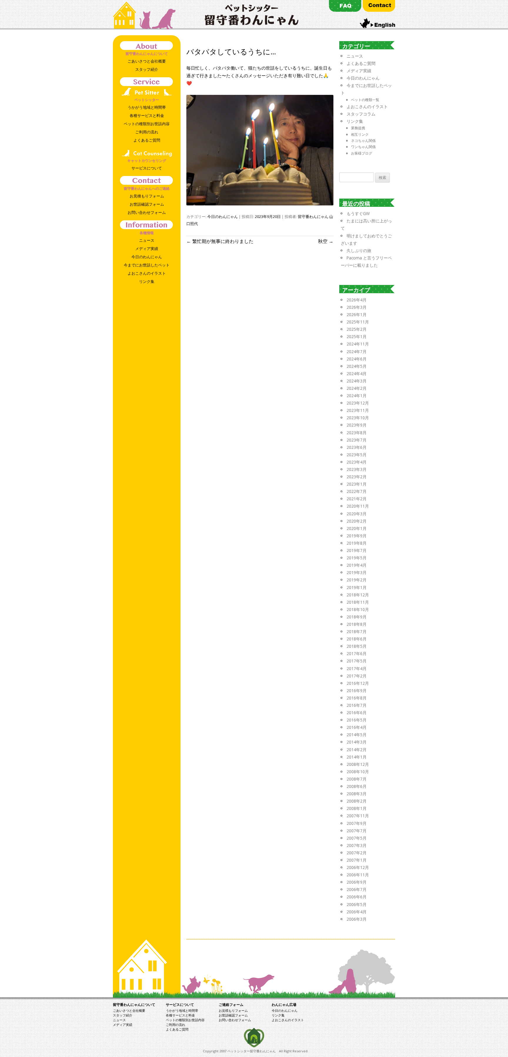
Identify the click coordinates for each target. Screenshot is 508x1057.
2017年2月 (357, 676)
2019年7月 (357, 550)
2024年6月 (357, 359)
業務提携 (358, 128)
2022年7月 (357, 491)
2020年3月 (357, 513)
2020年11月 (358, 506)
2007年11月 (358, 815)
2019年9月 (357, 535)
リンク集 (146, 281)
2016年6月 (357, 712)
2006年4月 (357, 912)
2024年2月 (357, 388)
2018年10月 (358, 609)
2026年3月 (357, 307)
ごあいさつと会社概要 (147, 61)
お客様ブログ (361, 153)
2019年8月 (357, 543)
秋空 (325, 241)
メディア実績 (146, 248)
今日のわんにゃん (146, 256)
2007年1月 (357, 860)
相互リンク (360, 134)
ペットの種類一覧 (365, 100)
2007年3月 (357, 845)
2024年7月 (357, 351)
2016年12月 (358, 683)
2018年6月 (357, 639)
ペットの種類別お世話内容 (147, 123)
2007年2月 (357, 852)
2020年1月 (357, 528)
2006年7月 (357, 889)
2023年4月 (357, 462)
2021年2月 (357, 498)
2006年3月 (357, 919)
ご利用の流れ (146, 132)
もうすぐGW (358, 213)
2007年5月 (357, 838)
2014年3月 (357, 742)
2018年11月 (358, 602)
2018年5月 (357, 646)
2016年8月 (357, 698)
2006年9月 (357, 882)
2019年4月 (357, 565)
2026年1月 (357, 314)
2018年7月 (357, 631)
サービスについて (146, 168)
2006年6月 (357, 897)
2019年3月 (357, 572)
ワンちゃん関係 (363, 147)
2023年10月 (358, 417)
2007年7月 (357, 830)
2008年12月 (358, 764)
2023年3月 (357, 469)
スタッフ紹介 (146, 69)
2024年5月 (357, 366)
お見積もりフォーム (147, 196)
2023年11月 (358, 410)
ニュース (146, 240)
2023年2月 (357, 476)
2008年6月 (357, 786)
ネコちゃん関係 (363, 140)
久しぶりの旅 (359, 250)
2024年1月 (357, 395)
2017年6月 (357, 653)
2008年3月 (357, 793)
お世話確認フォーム (147, 204)
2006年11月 (358, 875)
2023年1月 (357, 484)
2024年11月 (358, 344)
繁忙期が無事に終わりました (219, 241)
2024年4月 (357, 373)
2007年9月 (357, 823)
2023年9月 (357, 425)
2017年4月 (357, 668)
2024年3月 (357, 381)
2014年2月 (357, 749)
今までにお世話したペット (147, 265)
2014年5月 (357, 734)
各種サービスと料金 (147, 115)
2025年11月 (358, 322)
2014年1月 (357, 757)
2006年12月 (358, 867)
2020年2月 (357, 521)
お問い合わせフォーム (147, 212)
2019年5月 (357, 558)
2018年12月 (358, 595)
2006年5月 (357, 904)
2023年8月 (357, 432)
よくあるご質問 (146, 140)
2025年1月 (357, 336)
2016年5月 (357, 720)
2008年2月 (357, 801)
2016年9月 (357, 690)
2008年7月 (357, 779)
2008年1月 (357, 808)
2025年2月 (357, 329)
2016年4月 (357, 727)
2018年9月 (357, 617)
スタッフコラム (361, 114)
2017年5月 (357, 661)
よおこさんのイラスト (147, 273)
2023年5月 (357, 454)
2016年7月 (357, 705)
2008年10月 (358, 771)
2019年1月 (357, 587)
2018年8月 (357, 624)
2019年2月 (357, 580)
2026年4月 (357, 300)
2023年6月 (357, 447)
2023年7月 (357, 440)
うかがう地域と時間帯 (147, 107)
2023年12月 (358, 403)
